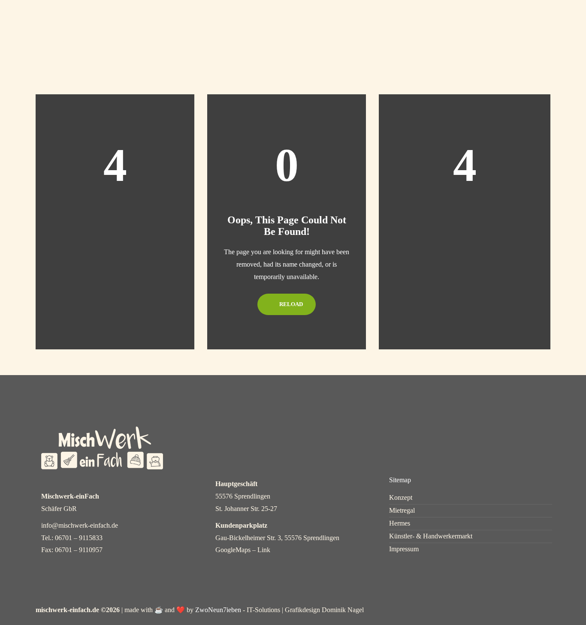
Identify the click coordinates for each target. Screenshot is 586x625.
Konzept (284, 21)
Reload (290, 304)
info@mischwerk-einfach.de (79, 525)
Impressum (404, 549)
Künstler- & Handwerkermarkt (430, 536)
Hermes (390, 21)
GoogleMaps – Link (242, 549)
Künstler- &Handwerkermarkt (462, 27)
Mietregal (338, 21)
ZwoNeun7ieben (218, 609)
